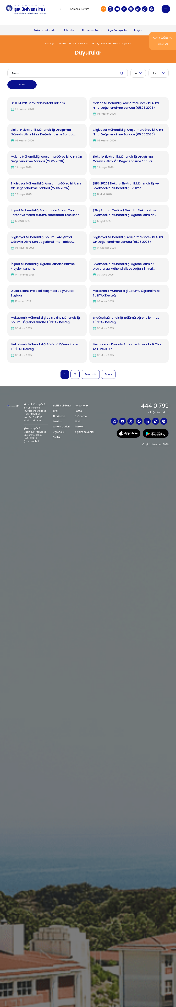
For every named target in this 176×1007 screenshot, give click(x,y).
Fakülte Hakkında (45, 30)
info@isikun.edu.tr (158, 412)
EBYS (77, 421)
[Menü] (166, 9)
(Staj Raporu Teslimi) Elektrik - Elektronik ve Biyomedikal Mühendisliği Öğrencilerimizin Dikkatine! (124, 212)
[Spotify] (151, 9)
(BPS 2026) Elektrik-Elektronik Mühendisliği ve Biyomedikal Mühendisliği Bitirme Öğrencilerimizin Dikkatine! (126, 185)
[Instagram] (110, 9)
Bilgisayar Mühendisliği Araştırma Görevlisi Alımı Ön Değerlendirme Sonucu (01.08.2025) (128, 239)
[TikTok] (144, 9)
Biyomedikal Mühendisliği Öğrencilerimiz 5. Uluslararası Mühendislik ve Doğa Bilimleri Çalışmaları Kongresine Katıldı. (124, 266)
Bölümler (68, 30)
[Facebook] (131, 9)
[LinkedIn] (138, 9)
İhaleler (79, 426)
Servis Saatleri (61, 426)
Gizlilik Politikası (62, 405)
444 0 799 (155, 406)
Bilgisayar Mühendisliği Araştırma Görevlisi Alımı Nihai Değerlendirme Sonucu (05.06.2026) (128, 132)
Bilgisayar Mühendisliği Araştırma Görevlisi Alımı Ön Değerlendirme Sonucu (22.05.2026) (46, 185)
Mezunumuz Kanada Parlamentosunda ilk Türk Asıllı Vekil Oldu (127, 346)
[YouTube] (117, 9)
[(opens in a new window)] (128, 433)
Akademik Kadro (92, 30)
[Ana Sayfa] (103, 9)
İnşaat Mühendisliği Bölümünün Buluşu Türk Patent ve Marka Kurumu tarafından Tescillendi (45, 212)
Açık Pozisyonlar (118, 30)
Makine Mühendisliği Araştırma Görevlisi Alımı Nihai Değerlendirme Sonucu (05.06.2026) (126, 105)
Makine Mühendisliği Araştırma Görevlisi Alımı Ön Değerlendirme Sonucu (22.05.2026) (46, 159)
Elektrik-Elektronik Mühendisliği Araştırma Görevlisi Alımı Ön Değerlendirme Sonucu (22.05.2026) (123, 159)
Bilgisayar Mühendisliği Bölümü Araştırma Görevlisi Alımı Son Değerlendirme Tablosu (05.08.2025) (42, 239)
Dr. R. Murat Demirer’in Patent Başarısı (38, 103)
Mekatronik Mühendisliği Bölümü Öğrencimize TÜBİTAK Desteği (126, 293)
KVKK (55, 411)
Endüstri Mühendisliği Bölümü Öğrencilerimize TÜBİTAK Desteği (126, 320)
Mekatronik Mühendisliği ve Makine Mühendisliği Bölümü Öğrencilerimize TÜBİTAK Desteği (45, 320)
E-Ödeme (81, 416)
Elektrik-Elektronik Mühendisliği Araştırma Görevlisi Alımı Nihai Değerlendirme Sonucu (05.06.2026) (42, 132)
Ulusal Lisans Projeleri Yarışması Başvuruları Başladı (42, 293)
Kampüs (75, 9)
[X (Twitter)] (124, 9)
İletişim (85, 9)
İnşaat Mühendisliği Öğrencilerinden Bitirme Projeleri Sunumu (43, 266)
